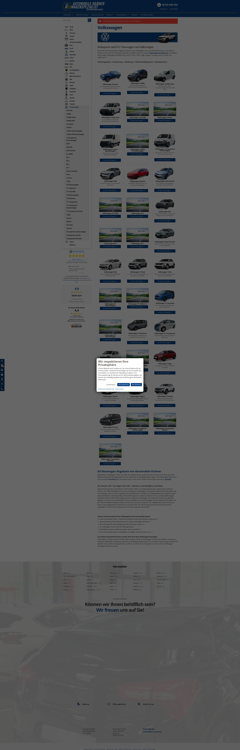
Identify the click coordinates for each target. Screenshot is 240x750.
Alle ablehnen (136, 384)
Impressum (119, 389)
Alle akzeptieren (123, 384)
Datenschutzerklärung (106, 389)
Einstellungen (110, 384)
